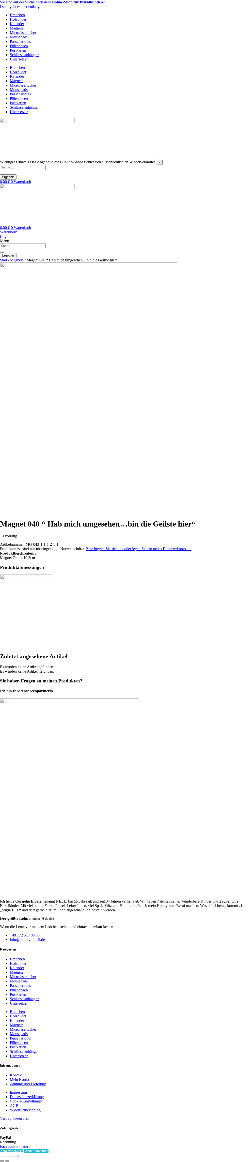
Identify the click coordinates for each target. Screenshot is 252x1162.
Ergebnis (8, 177)
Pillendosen (19, 46)
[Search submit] (2, 173)
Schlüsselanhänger (24, 55)
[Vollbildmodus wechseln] (7, 1156)
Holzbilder (18, 19)
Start (3, 260)
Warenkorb (8, 232)
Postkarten (18, 50)
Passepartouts (20, 41)
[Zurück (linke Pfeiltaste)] (2, 1161)
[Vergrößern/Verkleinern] (2, 1156)
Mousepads (19, 37)
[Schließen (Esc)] (17, 1156)
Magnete (16, 28)
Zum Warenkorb (11, 1151)
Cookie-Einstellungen (27, 1101)
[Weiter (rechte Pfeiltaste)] (7, 1161)
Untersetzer (19, 59)
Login (4, 236)
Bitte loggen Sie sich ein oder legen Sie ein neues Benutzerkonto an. (138, 549)
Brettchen (17, 15)
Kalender (17, 24)
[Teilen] (12, 1156)
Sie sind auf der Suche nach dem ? (52, 2)
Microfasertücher (23, 32)
